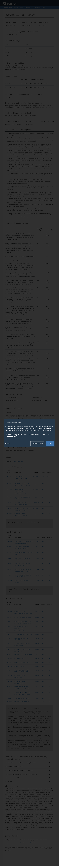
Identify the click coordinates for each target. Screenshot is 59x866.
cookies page (11, 436)
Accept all (49, 443)
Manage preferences (37, 443)
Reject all (7, 443)
